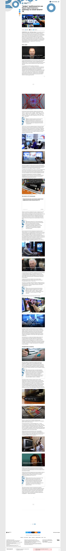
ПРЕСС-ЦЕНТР (26, 537)
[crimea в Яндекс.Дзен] (33, 532)
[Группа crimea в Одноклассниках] (36, 532)
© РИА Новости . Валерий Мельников (25, 149)
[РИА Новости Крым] (26, 3)
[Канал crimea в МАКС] (39, 532)
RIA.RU (42, 537)
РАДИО (30, 537)
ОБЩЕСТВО (31, 535)
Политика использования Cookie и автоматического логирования (13, 544)
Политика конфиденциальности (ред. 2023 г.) (12, 545)
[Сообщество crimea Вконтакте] (30, 532)
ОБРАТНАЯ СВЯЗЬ (38, 537)
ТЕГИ (45, 537)
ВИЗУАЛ (39, 535)
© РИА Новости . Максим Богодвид (25, 194)
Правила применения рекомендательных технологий (13, 546)
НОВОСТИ (21, 537)
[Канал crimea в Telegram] (27, 532)
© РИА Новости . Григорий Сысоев (25, 109)
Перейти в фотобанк (31, 109)
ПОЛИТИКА (27, 535)
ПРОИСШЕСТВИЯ (35, 535)
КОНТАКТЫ (33, 537)
